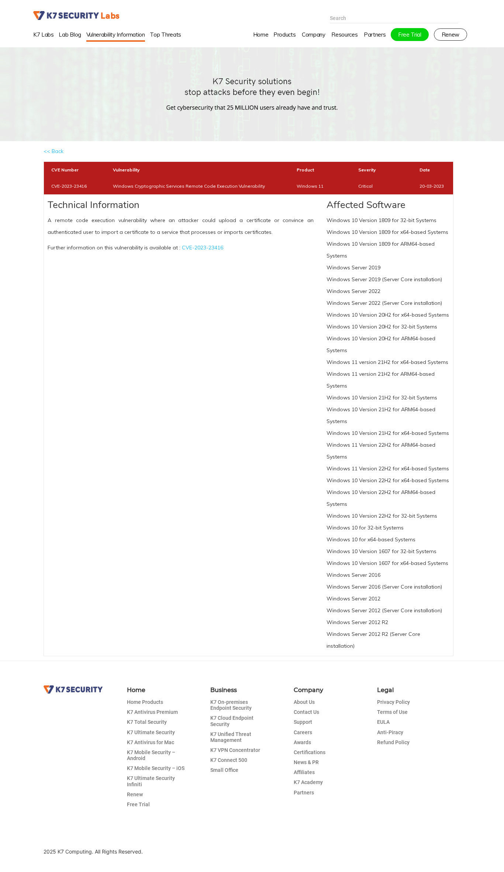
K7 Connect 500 (228, 760)
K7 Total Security (147, 722)
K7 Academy (308, 782)
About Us (304, 702)
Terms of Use (392, 712)
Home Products (145, 702)
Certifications (309, 752)
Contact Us (306, 712)
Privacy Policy (393, 702)
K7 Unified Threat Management (230, 737)
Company (313, 34)
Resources (344, 34)
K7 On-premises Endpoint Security (231, 705)
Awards (302, 742)
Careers (303, 732)
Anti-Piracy (390, 732)
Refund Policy (393, 742)
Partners (304, 793)
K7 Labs (43, 34)
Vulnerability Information (115, 34)
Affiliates (304, 772)
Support (303, 722)
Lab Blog (70, 34)
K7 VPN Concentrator (235, 750)
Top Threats (165, 34)
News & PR (306, 762)
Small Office (224, 770)
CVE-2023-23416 (202, 247)
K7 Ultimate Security (151, 732)
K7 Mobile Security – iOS (155, 768)
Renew (135, 794)
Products (284, 34)
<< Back (53, 151)
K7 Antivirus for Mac (150, 742)
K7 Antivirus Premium (152, 712)
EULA (383, 722)
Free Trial (138, 804)
